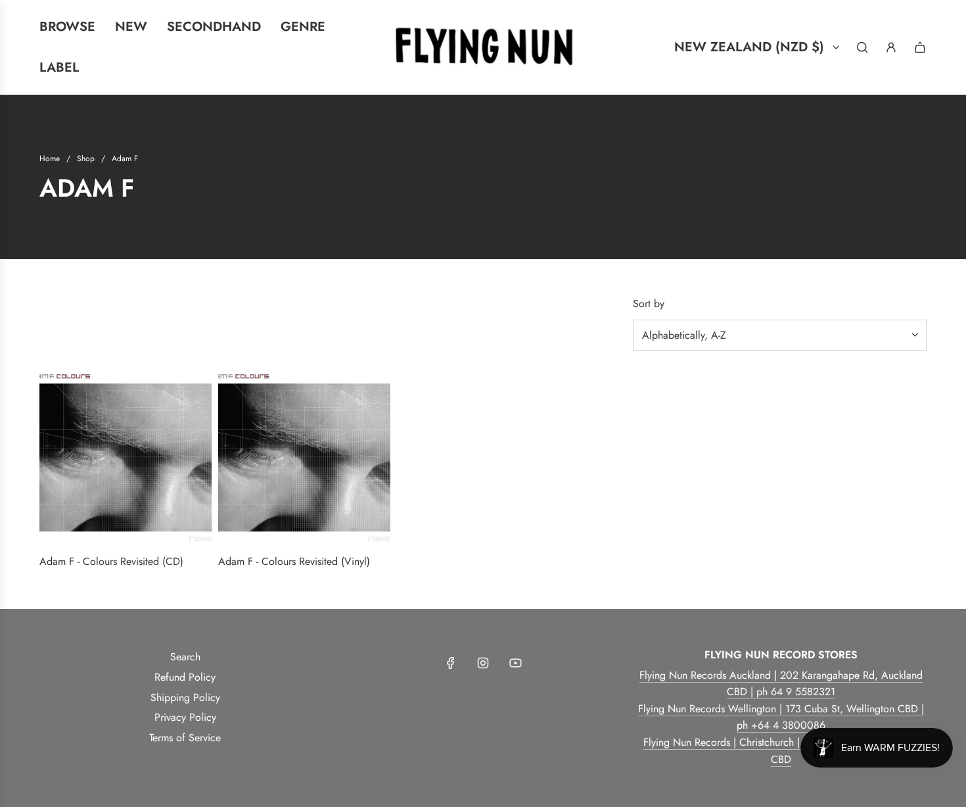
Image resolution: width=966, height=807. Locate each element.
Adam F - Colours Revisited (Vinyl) (294, 561)
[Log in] (891, 47)
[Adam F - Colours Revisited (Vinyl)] (304, 456)
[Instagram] (483, 662)
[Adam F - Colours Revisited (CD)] (125, 456)
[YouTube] (515, 662)
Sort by (648, 304)
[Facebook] (450, 662)
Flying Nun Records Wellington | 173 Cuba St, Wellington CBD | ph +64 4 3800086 (781, 717)
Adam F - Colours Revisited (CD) (111, 561)
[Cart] (920, 47)
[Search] (862, 47)
